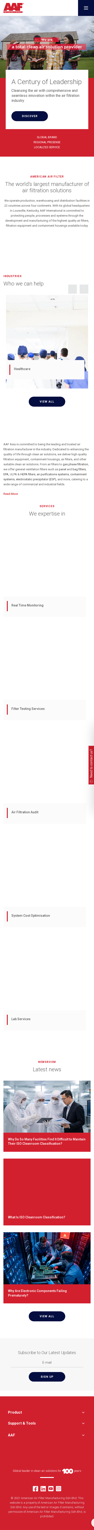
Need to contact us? (91, 763)
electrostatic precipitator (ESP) (36, 479)
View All (47, 401)
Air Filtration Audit (24, 812)
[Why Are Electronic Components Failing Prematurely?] (47, 1258)
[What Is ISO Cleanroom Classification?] (47, 1185)
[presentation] (72, 289)
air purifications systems (53, 474)
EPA (5, 474)
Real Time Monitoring (27, 605)
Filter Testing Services (28, 709)
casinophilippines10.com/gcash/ (25, 240)
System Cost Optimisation (30, 915)
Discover (30, 116)
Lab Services (21, 1019)
